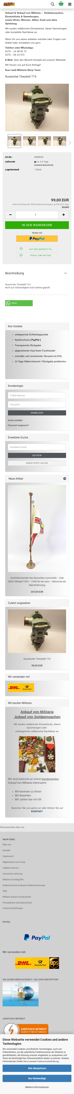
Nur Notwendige (37, 1078)
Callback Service (11, 868)
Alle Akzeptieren (37, 1068)
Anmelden (37, 413)
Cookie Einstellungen (13, 908)
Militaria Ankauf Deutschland (17, 897)
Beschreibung (14, 273)
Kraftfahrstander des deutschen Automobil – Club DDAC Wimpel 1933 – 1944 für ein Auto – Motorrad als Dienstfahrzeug (37, 581)
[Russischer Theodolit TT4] (37, 107)
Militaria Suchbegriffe (13, 879)
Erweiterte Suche (37, 463)
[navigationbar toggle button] (69, 4)
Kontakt (6, 850)
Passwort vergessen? (18, 425)
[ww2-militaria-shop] (7, 4)
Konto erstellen (15, 420)
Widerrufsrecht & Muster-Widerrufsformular (24, 885)
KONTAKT (37, 811)
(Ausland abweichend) (43, 165)
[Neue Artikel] (64, 479)
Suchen (37, 455)
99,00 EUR (37, 665)
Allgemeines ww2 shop (14, 862)
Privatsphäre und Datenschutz (17, 902)
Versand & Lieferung (12, 873)
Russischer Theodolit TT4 (37, 658)
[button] (68, 143)
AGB (5, 891)
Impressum (8, 856)
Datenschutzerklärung (48, 1061)
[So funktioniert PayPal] (37, 937)
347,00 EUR (37, 591)
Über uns (7, 844)
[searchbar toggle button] (52, 4)
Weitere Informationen (37, 1087)
